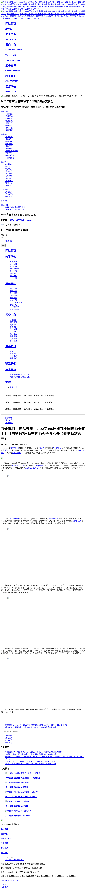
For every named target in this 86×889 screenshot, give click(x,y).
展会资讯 (9, 420)
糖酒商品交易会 (18, 466)
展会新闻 (9, 423)
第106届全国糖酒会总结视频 (16, 806)
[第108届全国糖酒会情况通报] (17, 783)
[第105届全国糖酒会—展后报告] (18, 811)
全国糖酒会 (57, 448)
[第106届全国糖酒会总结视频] (17, 801)
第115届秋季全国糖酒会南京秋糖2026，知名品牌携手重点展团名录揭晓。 (34, 752)
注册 (11, 241)
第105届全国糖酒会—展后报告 (17, 816)
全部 (11, 351)
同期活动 (9, 743)
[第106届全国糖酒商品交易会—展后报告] (22, 792)
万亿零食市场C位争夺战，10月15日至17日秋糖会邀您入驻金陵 (30, 761)
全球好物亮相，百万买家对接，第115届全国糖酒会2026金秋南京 (30, 754)
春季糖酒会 (14, 448)
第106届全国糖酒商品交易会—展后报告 (21, 797)
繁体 (3, 245)
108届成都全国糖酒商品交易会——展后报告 (22, 778)
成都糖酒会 (14, 519)
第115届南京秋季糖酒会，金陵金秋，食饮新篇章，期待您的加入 (30, 764)
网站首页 (10, 250)
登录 (7, 241)
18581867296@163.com (21, 220)
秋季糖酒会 (38, 466)
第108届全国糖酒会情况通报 (16, 787)
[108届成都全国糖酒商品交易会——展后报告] (23, 773)
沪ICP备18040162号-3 (9, 880)
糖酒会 (41, 448)
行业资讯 (9, 740)
